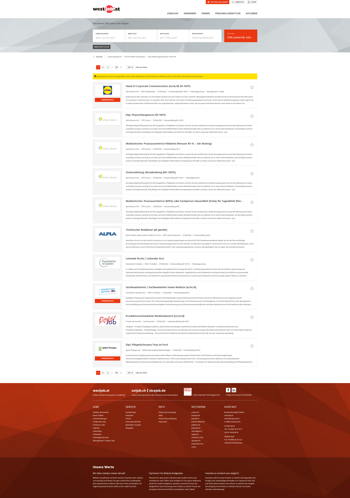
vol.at (193, 446)
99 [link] (117, 67)
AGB (160, 415)
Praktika (96, 428)
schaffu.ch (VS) (197, 437)
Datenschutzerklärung (168, 418)
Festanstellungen (100, 418)
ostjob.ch (139, 390)
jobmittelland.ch (198, 421)
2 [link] (102, 67)
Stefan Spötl (229, 426)
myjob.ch (195, 434)
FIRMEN (206, 13)
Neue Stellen (98, 415)
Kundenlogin (131, 412)
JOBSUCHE (172, 13)
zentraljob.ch (196, 431)
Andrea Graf (229, 436)
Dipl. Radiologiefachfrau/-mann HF (162, 57)
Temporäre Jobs (99, 421)
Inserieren (129, 415)
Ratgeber (129, 428)
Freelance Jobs (99, 424)
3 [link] (107, 67)
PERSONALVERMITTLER (227, 13)
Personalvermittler (133, 421)
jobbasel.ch (196, 428)
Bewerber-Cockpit (133, 424)
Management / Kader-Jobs (104, 440)
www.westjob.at (115, 57)
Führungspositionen (101, 437)
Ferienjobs (97, 434)
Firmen (128, 418)
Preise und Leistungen (167, 412)
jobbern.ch (195, 424)
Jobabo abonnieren (101, 412)
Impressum (163, 421)
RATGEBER (251, 13)
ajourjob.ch (195, 440)
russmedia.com (197, 443)
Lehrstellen (97, 431)
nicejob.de (157, 390)
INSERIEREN (190, 13)
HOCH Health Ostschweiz (135, 57)
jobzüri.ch (195, 418)
